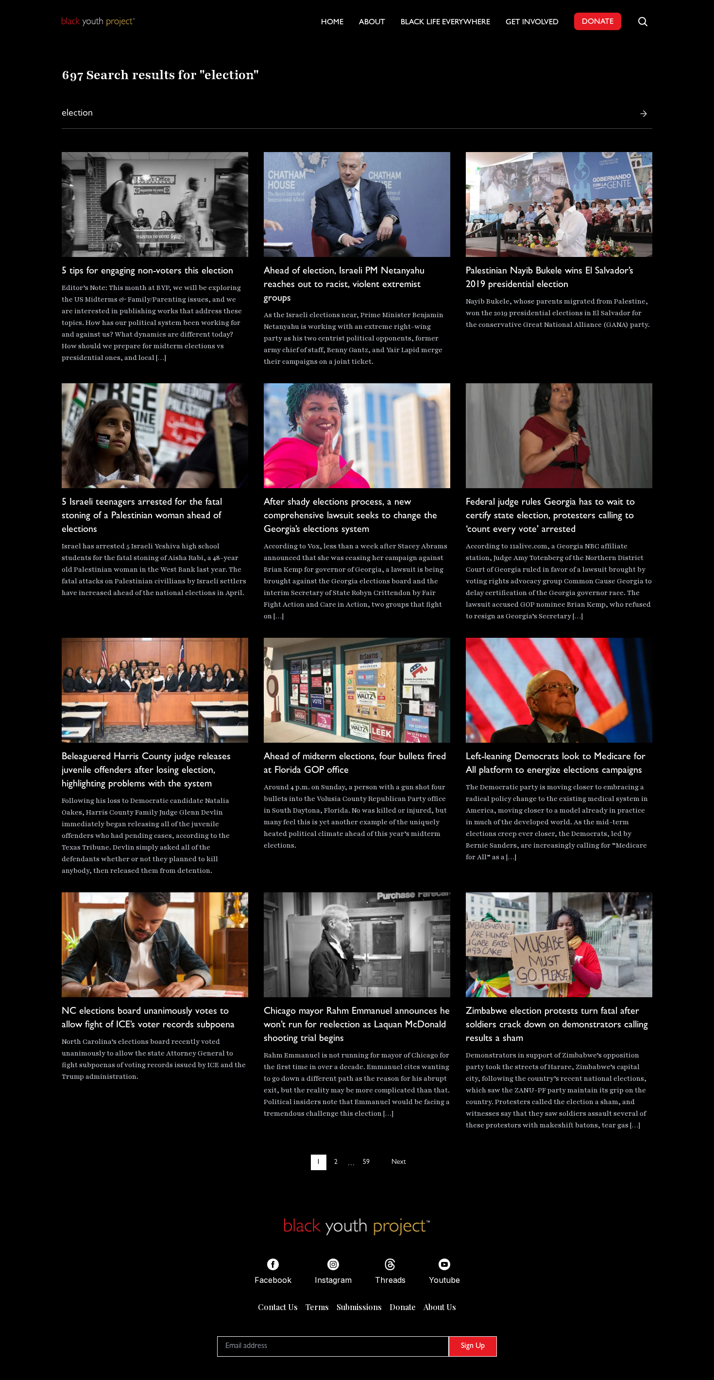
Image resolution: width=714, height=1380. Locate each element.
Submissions (359, 1307)
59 (366, 1162)
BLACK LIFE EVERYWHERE (445, 23)
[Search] (643, 113)
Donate (403, 1307)
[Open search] (642, 21)
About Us (440, 1307)
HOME (332, 23)
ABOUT (372, 23)
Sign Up (473, 1346)
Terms (317, 1307)
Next (398, 1162)
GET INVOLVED (532, 23)
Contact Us (278, 1307)
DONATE (597, 22)
